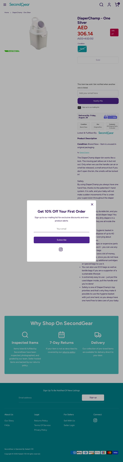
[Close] (92, 204)
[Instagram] (61, 249)
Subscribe (61, 240)
